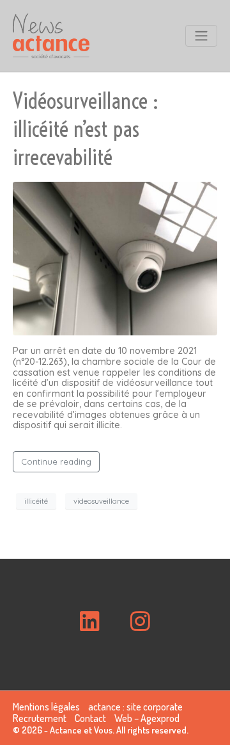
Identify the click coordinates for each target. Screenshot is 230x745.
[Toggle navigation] (201, 36)
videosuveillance (101, 501)
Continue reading (56, 461)
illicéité (36, 501)
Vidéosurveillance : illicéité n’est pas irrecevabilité (85, 129)
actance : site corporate (135, 706)
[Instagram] (140, 621)
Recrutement (39, 718)
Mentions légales (46, 706)
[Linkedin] (90, 621)
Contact (90, 718)
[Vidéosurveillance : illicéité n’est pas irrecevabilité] (115, 258)
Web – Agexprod (147, 718)
